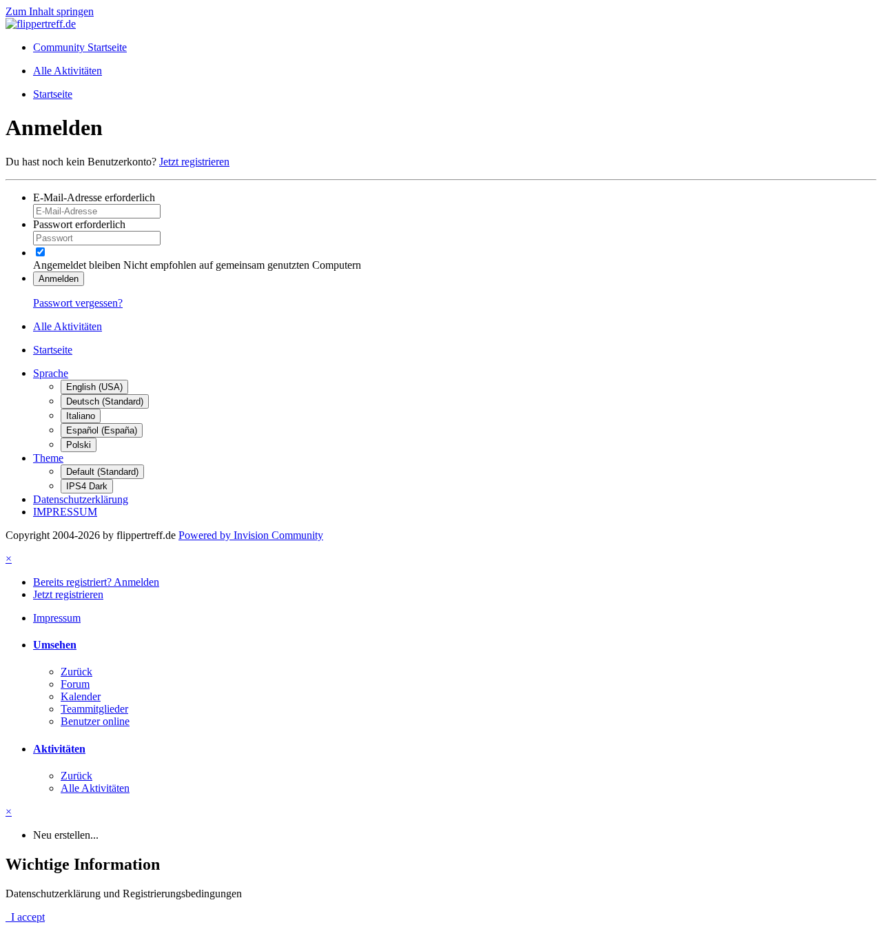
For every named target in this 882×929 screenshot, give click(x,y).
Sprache (50, 373)
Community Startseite (80, 47)
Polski (78, 445)
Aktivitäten (59, 749)
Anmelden (59, 279)
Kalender (81, 696)
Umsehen (54, 645)
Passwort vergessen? (78, 303)
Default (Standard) (102, 472)
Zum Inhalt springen (50, 11)
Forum (75, 684)
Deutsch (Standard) (104, 401)
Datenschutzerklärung (80, 499)
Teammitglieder (94, 709)
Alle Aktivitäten (95, 788)
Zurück (76, 671)
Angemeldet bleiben (77, 265)
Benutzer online (95, 721)
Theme (48, 458)
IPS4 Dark (86, 486)
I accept (25, 917)
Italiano (80, 416)
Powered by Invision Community (250, 535)
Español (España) (101, 430)
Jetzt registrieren (194, 161)
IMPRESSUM (65, 512)
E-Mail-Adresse (94, 197)
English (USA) (94, 387)
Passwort (79, 224)
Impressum (57, 618)
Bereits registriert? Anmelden (96, 582)
